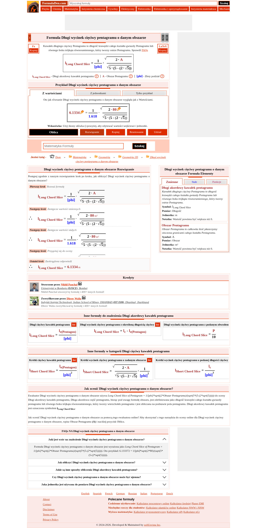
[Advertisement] (128, 22)
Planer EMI (198, 503)
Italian (143, 493)
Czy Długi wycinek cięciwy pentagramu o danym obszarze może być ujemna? (96, 477)
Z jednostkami (98, 93)
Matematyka (71, 9)
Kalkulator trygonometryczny (150, 512)
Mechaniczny (227, 9)
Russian (132, 493)
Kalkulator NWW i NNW (190, 507)
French (109, 493)
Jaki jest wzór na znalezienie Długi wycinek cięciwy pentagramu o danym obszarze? (96, 439)
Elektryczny (127, 9)
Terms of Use (50, 514)
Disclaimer (49, 509)
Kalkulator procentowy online (153, 503)
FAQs (145, 50)
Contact (47, 504)
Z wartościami (52, 93)
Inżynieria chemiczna (93, 9)
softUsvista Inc (152, 524)
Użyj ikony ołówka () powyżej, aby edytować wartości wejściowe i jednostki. (98, 126)
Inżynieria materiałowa (203, 9)
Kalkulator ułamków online (161, 507)
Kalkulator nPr (175, 512)
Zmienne (172, 182)
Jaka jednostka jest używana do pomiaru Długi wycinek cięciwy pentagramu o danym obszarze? (96, 484)
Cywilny (113, 9)
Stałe (194, 181)
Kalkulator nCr (191, 512)
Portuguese (157, 493)
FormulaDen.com (54, 3)
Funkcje (216, 181)
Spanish (97, 493)
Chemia (57, 9)
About (46, 499)
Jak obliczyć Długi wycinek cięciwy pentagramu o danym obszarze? (96, 462)
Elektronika (144, 9)
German (120, 493)
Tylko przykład (144, 93)
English (85, 493)
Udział (157, 132)
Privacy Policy (51, 519)
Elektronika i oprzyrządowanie (171, 9)
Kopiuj (33, 50)
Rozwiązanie (92, 132)
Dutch (169, 493)
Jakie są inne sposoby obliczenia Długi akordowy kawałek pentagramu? (96, 469)
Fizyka (45, 9)
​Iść (74, 324)
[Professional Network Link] (80, 284)
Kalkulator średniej (180, 503)
